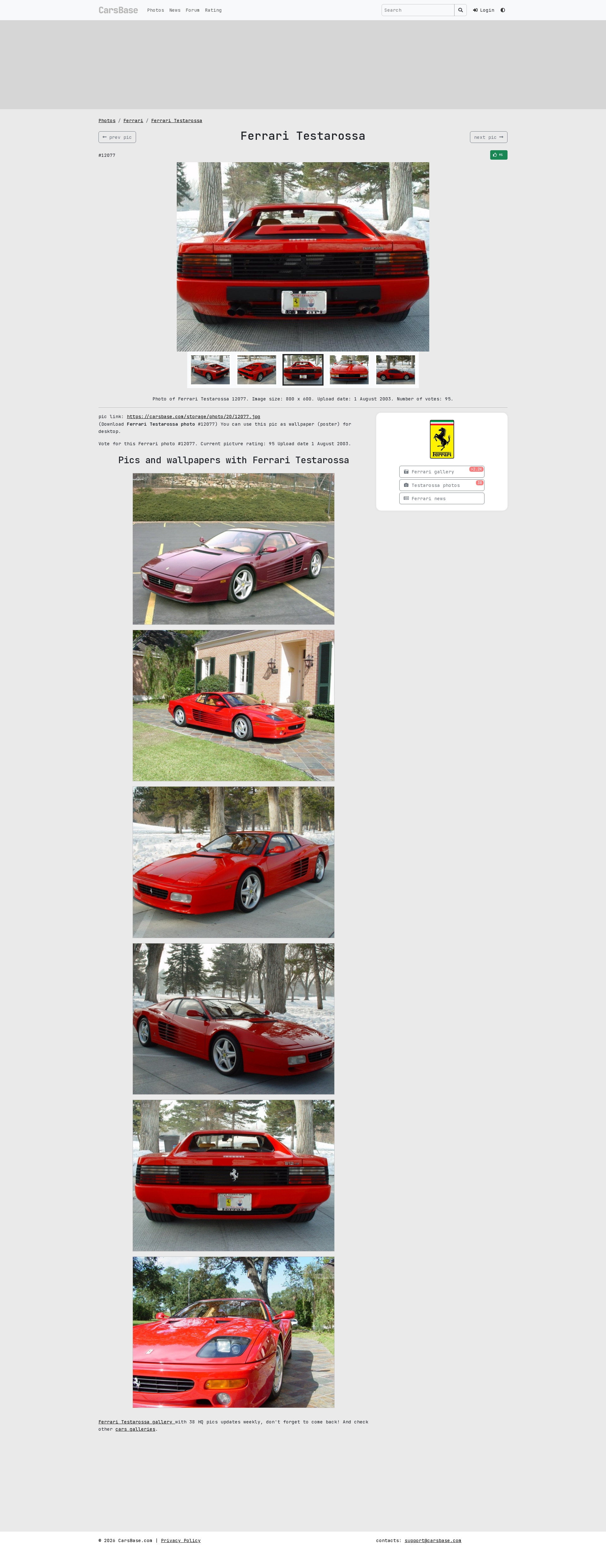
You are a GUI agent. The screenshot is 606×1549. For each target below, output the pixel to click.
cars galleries (135, 1429)
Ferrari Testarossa (176, 120)
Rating (213, 10)
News (175, 10)
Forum (193, 10)
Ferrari (133, 120)
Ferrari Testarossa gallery (136, 1422)
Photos (155, 10)
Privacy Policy (181, 1540)
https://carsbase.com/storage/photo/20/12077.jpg (193, 416)
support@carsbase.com (433, 1540)
